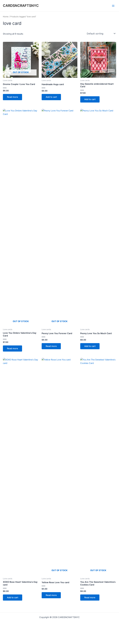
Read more (12, 97)
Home (5, 16)
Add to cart (51, 97)
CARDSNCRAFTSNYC (21, 5)
